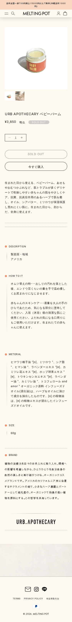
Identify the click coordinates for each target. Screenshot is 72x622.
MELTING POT (41, 613)
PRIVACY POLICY (33, 598)
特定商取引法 (52, 598)
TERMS (17, 598)
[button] (5, 13)
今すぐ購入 (36, 167)
